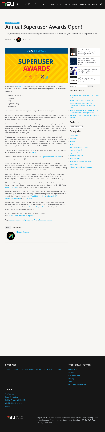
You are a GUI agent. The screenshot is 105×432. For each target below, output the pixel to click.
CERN (36, 196)
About (45, 4)
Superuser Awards (45, 220)
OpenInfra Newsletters (77, 385)
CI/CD (7, 406)
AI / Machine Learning (13, 403)
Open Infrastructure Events (79, 147)
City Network (43, 196)
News (71, 144)
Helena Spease (27, 40)
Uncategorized (75, 158)
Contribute (54, 4)
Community (74, 136)
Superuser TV (84, 4)
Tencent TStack (15, 198)
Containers (9, 394)
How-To (74, 4)
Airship (71, 372)
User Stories (65, 4)
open (19, 87)
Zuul (70, 382)
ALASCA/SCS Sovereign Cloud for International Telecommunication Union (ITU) (83, 105)
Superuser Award (32, 220)
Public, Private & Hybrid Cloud (17, 400)
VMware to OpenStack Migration (81, 167)
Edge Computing (11, 397)
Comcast (51, 196)
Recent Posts (17, 227)
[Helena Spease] (11, 239)
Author (8, 227)
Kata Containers (74, 375)
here (34, 152)
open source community (17, 220)
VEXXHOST (28, 198)
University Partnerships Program (81, 161)
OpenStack (72, 369)
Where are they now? (35, 207)
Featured (73, 139)
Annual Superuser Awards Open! (43, 27)
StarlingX (71, 378)
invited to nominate (12, 187)
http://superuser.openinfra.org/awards (22, 216)
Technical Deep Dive (76, 156)
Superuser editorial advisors (51, 157)
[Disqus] (36, 272)
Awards (95, 4)
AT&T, (32, 196)
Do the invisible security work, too (81, 100)
